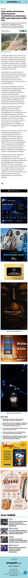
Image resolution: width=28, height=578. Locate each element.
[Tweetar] (23, 31)
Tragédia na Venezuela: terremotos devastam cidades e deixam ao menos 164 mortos (18, 540)
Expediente (16, 566)
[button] (25, 573)
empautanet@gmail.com (14, 570)
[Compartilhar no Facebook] (21, 31)
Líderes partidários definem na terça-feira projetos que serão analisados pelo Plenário (18, 532)
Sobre (10, 566)
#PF (2, 183)
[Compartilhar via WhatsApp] (26, 31)
